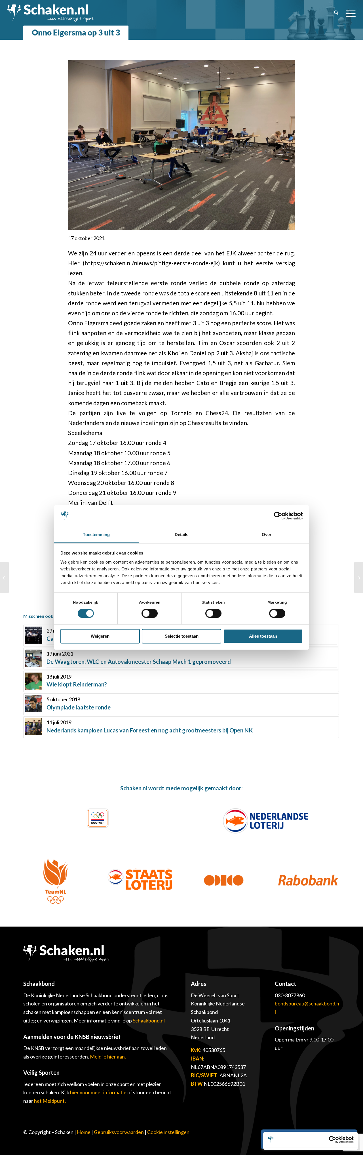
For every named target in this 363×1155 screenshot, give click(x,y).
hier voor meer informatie (98, 1092)
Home (83, 1132)
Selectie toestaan (182, 636)
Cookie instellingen (168, 1132)
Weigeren (100, 636)
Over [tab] (266, 534)
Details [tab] (182, 534)
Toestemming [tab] (96, 534)
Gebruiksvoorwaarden (119, 1132)
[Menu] (349, 13)
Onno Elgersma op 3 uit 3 (76, 32)
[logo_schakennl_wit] (50, 13)
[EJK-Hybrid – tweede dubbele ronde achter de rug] (358, 577)
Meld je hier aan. (108, 1056)
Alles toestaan (263, 636)
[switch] (150, 613)
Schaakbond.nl (149, 1020)
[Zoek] (336, 13)
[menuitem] (336, 13)
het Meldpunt (49, 1101)
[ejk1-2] (181, 145)
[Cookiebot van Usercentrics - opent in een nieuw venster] (278, 516)
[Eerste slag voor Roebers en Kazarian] (4, 577)
